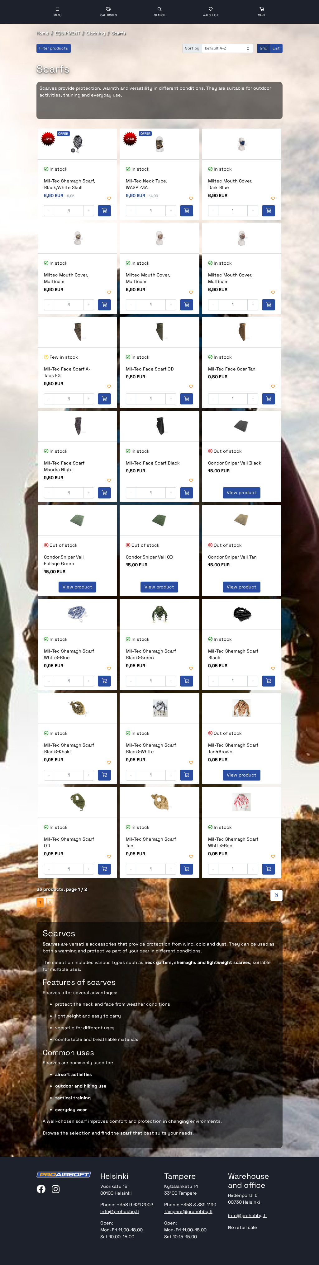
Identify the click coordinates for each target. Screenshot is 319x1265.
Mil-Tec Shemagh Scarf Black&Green (151, 654)
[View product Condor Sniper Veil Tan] (241, 520)
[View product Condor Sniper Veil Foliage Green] (77, 520)
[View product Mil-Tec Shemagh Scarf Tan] (159, 802)
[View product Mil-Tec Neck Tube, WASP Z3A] (159, 144)
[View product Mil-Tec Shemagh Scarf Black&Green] (159, 614)
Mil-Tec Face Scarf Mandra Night (64, 466)
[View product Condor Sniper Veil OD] (159, 520)
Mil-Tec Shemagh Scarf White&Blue (69, 654)
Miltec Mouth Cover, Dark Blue (230, 184)
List (276, 48)
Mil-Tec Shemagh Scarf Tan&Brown (233, 748)
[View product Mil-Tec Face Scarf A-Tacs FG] (77, 332)
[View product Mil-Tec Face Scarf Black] (159, 426)
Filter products (53, 48)
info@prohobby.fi (119, 1211)
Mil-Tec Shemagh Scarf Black (233, 654)
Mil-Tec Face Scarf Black (153, 463)
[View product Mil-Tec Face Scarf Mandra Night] (77, 426)
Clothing (95, 33)
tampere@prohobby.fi (188, 1211)
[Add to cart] (104, 210)
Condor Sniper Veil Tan (232, 557)
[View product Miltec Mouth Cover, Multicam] (77, 238)
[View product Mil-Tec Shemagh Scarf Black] (241, 614)
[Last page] (276, 895)
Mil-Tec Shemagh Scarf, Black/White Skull (69, 184)
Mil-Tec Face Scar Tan (231, 369)
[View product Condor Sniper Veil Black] (241, 426)
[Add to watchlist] (108, 199)
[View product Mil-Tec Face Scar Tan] (241, 332)
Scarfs (119, 33)
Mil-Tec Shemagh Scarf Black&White (151, 748)
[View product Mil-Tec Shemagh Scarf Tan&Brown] (241, 708)
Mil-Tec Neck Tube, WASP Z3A (146, 184)
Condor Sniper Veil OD (149, 557)
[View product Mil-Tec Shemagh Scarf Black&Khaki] (77, 708)
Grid (263, 48)
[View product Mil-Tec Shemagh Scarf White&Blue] (77, 614)
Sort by (192, 48)
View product (241, 492)
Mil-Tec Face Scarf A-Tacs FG (67, 372)
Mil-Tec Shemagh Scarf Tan (151, 842)
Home (42, 33)
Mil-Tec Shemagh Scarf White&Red (233, 842)
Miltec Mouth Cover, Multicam (66, 278)
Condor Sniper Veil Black (234, 463)
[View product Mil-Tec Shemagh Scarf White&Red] (241, 802)
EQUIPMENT (67, 33)
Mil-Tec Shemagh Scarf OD (69, 842)
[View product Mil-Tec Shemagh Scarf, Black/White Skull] (77, 144)
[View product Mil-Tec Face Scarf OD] (159, 332)
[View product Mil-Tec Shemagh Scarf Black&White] (159, 708)
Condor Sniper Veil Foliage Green (64, 560)
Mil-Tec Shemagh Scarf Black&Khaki (69, 748)
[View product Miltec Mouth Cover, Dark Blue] (241, 144)
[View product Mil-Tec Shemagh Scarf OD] (77, 802)
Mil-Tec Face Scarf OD (150, 369)
